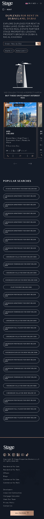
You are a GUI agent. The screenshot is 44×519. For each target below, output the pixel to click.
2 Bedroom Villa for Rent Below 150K (21, 336)
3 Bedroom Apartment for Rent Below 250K (20, 231)
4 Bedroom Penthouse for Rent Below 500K (20, 344)
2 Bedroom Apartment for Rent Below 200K (20, 222)
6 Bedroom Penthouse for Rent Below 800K (20, 401)
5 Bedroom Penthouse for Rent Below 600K (20, 360)
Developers (7, 489)
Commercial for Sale (11, 479)
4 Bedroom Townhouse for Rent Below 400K (21, 264)
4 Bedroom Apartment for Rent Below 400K (20, 303)
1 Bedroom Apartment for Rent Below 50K (20, 196)
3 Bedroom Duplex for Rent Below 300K (21, 352)
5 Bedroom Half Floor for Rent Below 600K (20, 418)
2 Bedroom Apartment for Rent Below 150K (20, 214)
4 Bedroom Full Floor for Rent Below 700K (20, 409)
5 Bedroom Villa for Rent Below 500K (21, 272)
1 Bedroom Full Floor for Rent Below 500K (20, 328)
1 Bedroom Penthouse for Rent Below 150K (20, 240)
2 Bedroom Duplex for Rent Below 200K (21, 280)
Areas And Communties (12, 493)
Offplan (6, 473)
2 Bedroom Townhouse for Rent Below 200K (21, 377)
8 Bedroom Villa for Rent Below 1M (21, 393)
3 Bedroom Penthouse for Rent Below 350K (20, 295)
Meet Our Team (9, 499)
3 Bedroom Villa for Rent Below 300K (21, 257)
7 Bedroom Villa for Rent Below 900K (21, 385)
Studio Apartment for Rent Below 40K (21, 188)
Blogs (5, 476)
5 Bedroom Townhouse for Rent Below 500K (21, 312)
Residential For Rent (11, 470)
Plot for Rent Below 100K (21, 287)
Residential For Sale (11, 466)
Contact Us (7, 506)
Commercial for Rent (11, 483)
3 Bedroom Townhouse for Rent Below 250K (21, 369)
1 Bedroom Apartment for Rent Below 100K (20, 205)
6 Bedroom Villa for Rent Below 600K (21, 320)
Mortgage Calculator (11, 496)
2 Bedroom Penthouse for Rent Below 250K (20, 248)
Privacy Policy (8, 502)
